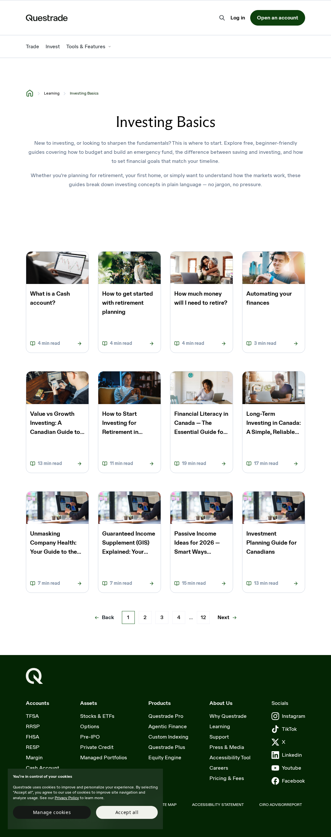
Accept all (127, 812)
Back (108, 617)
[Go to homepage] (34, 676)
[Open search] (222, 18)
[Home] (30, 93)
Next (224, 617)
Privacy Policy (67, 798)
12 (203, 617)
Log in (237, 18)
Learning (51, 93)
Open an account (277, 18)
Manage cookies (52, 812)
